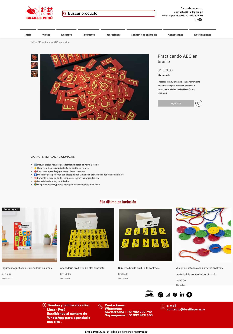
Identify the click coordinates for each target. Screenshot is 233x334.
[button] (198, 19)
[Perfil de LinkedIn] (182, 294)
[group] (116, 246)
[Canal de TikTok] (189, 294)
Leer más (162, 93)
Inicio (34, 42)
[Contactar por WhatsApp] (160, 294)
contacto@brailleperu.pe (186, 309)
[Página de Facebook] (175, 294)
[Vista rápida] (87, 235)
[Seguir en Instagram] (168, 294)
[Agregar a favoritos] (198, 103)
